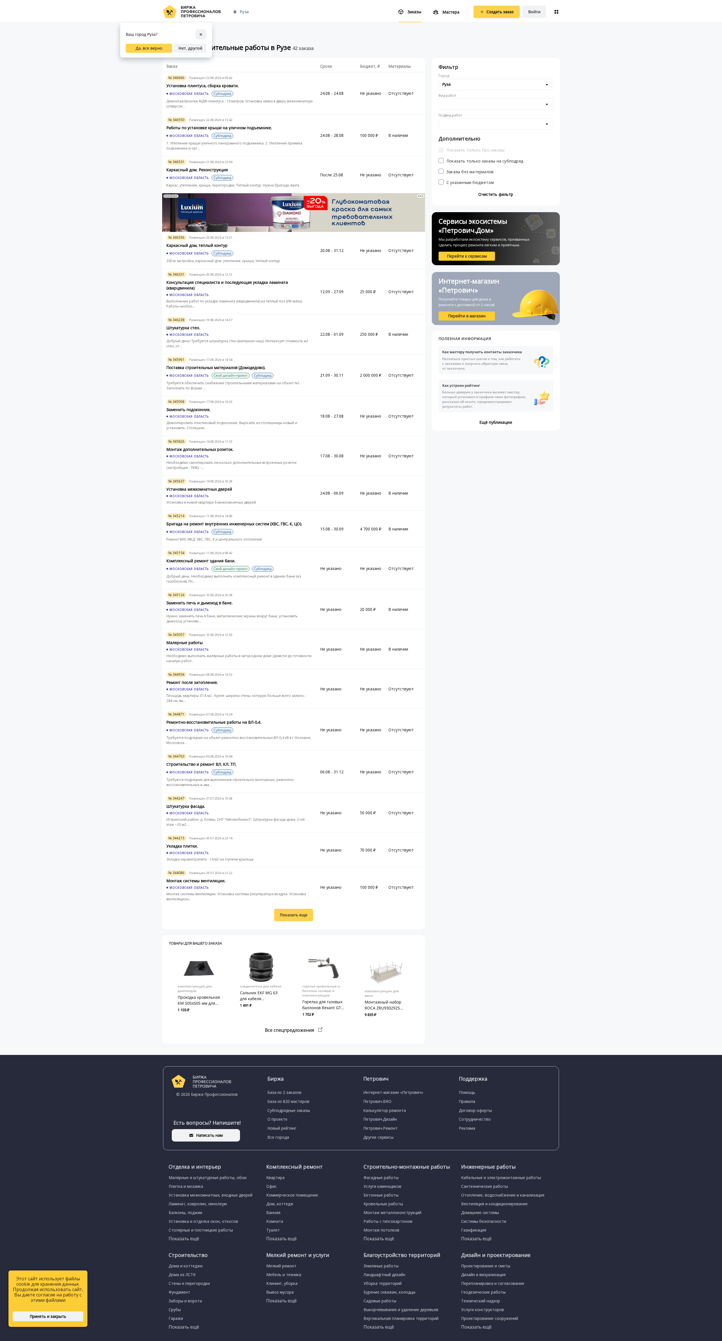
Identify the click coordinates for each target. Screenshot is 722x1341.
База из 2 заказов (284, 1092)
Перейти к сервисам (467, 256)
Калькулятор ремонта (384, 1110)
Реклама (467, 1128)
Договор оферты (475, 1110)
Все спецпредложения (290, 1030)
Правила (467, 1101)
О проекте (277, 1119)
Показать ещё (184, 1238)
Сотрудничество (475, 1119)
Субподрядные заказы (288, 1110)
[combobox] (496, 84)
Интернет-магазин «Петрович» (393, 1092)
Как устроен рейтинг (484, 396)
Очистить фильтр (495, 194)
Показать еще (293, 915)
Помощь (467, 1092)
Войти (534, 11)
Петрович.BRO (377, 1101)
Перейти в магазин (467, 316)
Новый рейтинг (281, 1128)
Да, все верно (149, 48)
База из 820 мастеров (288, 1101)
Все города (278, 1137)
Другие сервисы (378, 1137)
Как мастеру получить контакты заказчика (482, 360)
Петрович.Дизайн (380, 1119)
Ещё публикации (495, 422)
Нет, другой (190, 48)
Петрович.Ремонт (380, 1128)
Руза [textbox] (446, 84)
